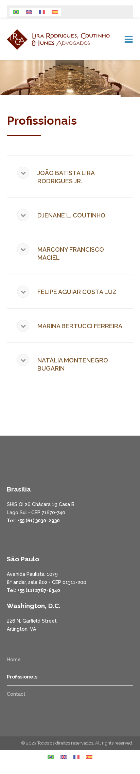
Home (14, 659)
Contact (16, 694)
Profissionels (22, 676)
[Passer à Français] (41, 12)
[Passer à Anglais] (28, 12)
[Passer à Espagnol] (54, 12)
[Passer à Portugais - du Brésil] (16, 12)
